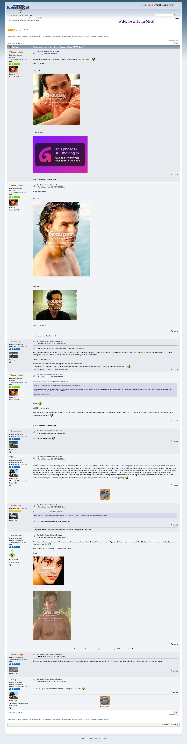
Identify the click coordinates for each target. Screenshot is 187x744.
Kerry (13, 457)
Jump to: (158, 724)
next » (177, 40)
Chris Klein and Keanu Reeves (48, 52)
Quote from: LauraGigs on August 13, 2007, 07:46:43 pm (50, 381)
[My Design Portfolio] (10, 363)
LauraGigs (16, 342)
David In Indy (83, 36)
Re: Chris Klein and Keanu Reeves (49, 185)
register (31, 15)
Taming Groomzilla (80, 649)
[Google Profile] (10, 486)
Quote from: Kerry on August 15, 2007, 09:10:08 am (49, 511)
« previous (172, 40)
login (25, 15)
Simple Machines (102, 738)
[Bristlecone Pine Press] (10, 565)
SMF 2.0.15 (84, 738)
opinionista (16, 505)
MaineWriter (16, 535)
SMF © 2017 (93, 738)
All (16, 43)
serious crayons (18, 655)
